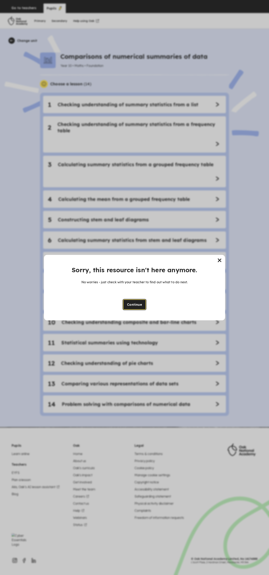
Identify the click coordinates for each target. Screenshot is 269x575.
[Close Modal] (219, 260)
